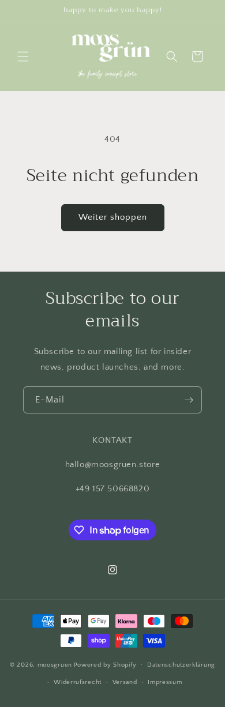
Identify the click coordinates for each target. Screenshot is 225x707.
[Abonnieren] (188, 399)
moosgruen (55, 664)
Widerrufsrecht (78, 682)
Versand (124, 682)
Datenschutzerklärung (181, 664)
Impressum (165, 682)
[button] (23, 56)
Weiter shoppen (112, 217)
